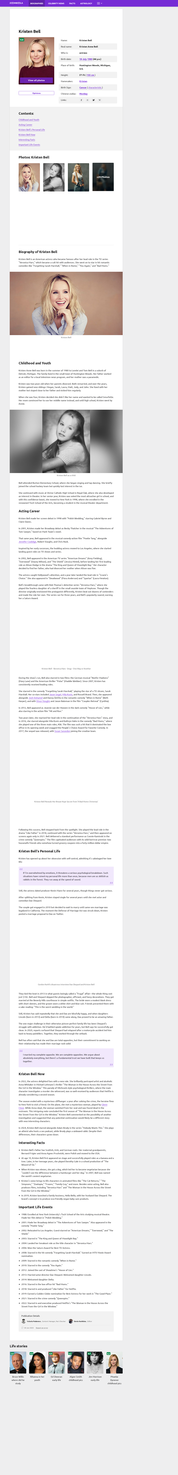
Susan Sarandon (62, 731)
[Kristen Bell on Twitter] (94, 100)
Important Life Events (29, 144)
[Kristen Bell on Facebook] (81, 100)
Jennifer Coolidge (27, 541)
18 (80, 59)
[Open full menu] (99, 3)
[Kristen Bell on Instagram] (87, 100)
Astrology (86, 3)
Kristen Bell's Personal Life (32, 129)
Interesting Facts (27, 139)
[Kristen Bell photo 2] (54, 177)
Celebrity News (56, 3)
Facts (72, 3)
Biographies (36, 3)
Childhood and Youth (29, 119)
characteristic (95, 87)
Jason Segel (55, 694)
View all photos (36, 80)
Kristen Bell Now (27, 134)
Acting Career (25, 124)
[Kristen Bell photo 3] (78, 177)
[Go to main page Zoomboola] (16, 3)
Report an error (42, 1328)
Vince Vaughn (43, 701)
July (84, 59)
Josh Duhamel (36, 697)
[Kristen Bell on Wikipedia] (100, 100)
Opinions (36, 93)
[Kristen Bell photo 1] (29, 177)
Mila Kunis (67, 694)
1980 (89, 59)
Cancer (83, 87)
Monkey (83, 93)
